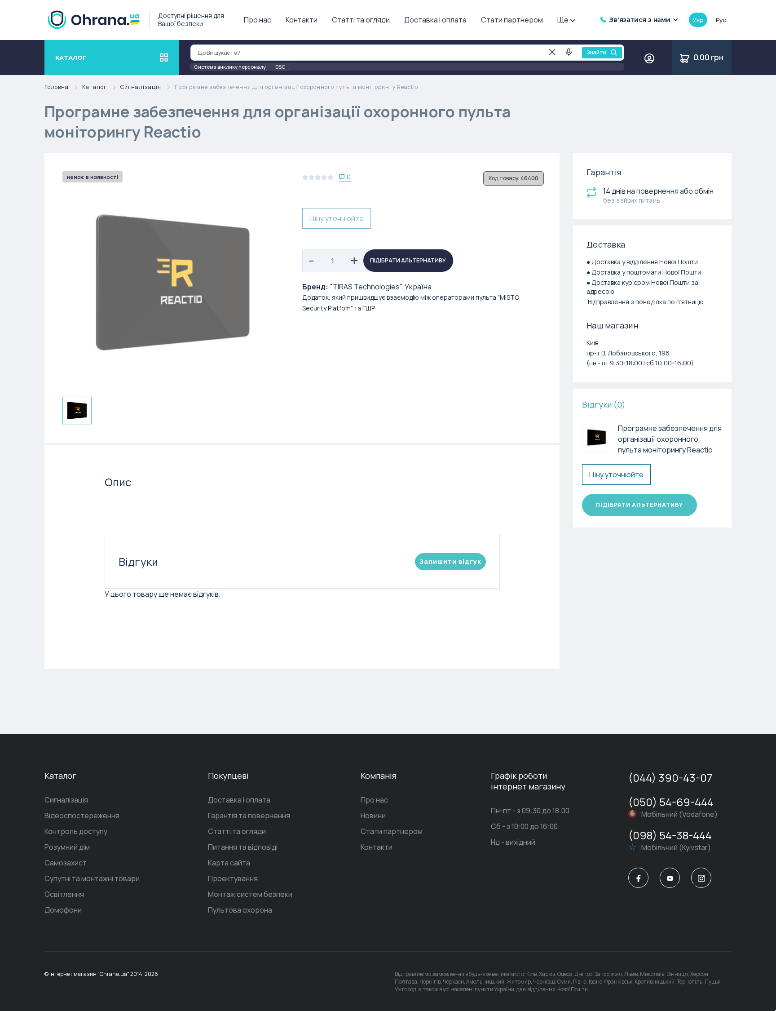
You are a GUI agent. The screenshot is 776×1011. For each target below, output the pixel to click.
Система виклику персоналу (230, 66)
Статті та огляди (361, 20)
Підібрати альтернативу (408, 260)
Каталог (94, 87)
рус (720, 19)
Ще (563, 20)
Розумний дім (67, 846)
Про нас (257, 20)
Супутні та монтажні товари (92, 878)
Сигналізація (140, 87)
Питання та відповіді (243, 846)
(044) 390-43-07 (670, 777)
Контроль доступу (75, 831)
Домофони (63, 909)
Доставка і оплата (435, 20)
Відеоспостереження (81, 815)
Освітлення (64, 894)
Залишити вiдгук (450, 561)
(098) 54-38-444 (670, 835)
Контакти (301, 20)
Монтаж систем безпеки (250, 894)
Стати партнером (512, 20)
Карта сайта (229, 862)
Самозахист (65, 862)
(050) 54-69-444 (671, 801)
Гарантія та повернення (249, 815)
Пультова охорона (240, 909)
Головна (56, 87)
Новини (373, 815)
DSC (280, 66)
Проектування (233, 878)
